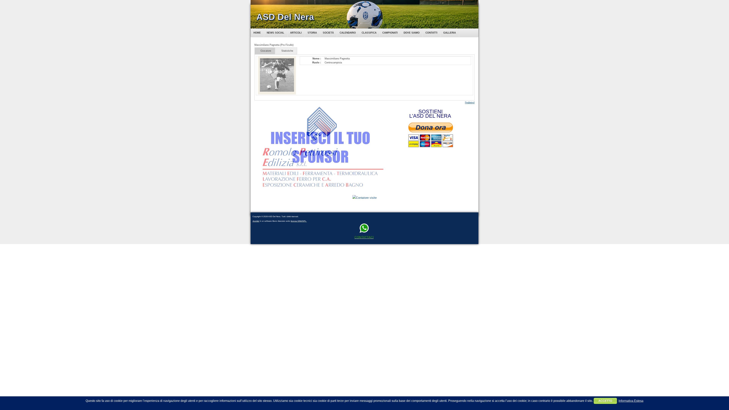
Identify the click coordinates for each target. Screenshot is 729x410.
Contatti (431, 32)
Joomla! (255, 221)
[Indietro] (470, 102)
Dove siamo (412, 32)
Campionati (390, 32)
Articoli (296, 32)
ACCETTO (605, 400)
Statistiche (287, 50)
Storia (312, 32)
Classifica (369, 32)
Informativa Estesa (631, 400)
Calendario (348, 32)
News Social (275, 32)
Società (328, 32)
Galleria (449, 32)
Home (257, 32)
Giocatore (265, 50)
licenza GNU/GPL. (299, 221)
